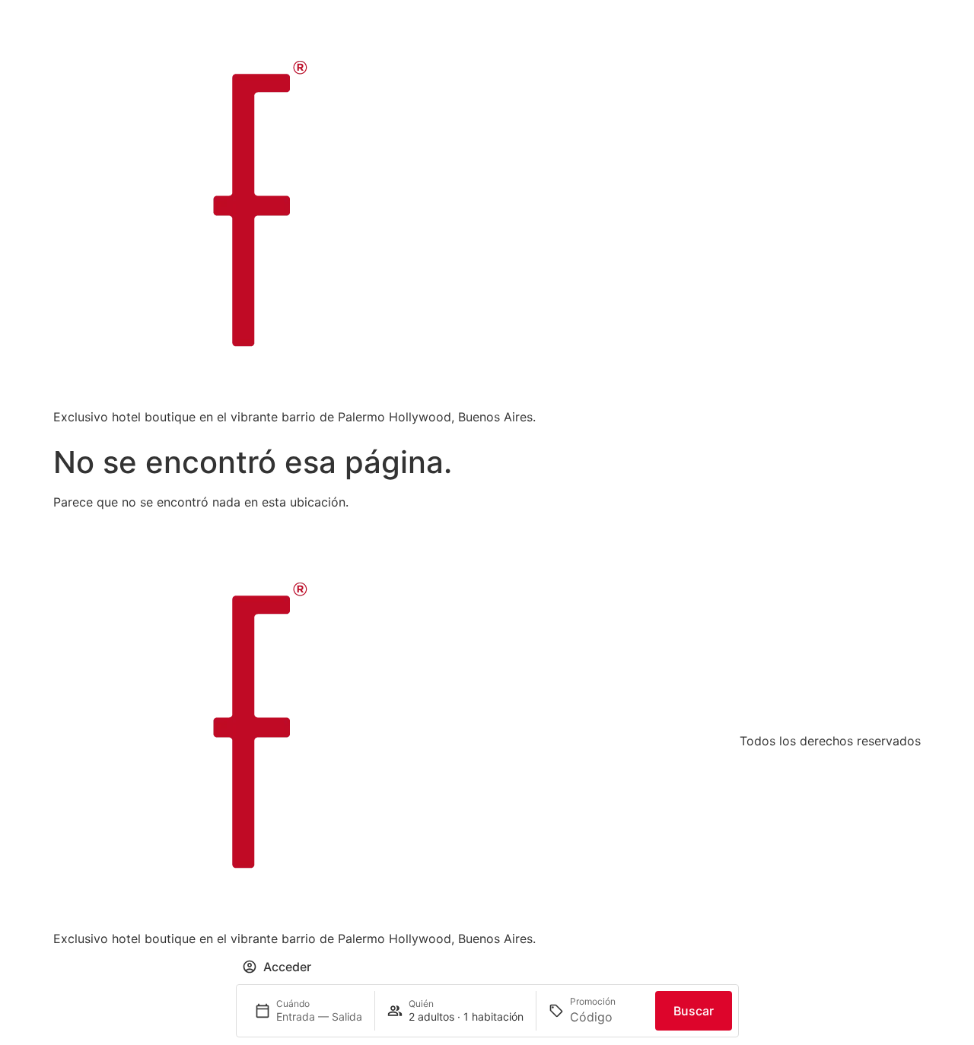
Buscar (693, 1010)
